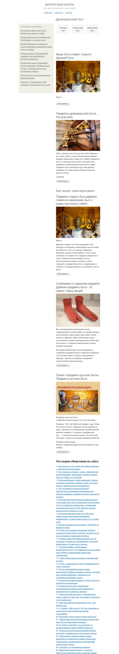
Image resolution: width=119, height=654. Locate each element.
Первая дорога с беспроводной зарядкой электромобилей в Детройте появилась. (34, 56)
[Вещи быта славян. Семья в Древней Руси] (78, 76)
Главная (48, 12)
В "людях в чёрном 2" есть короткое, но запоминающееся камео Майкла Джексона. (74, 626)
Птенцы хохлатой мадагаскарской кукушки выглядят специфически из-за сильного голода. (76, 632)
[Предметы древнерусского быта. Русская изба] (78, 135)
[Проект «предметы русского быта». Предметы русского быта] (78, 398)
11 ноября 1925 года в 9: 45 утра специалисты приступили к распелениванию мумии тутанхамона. (77, 611)
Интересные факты (59, 4)
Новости (58, 12)
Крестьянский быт (92, 29)
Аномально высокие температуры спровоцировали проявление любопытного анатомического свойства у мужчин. (75, 589)
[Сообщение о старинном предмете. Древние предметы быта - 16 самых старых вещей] (78, 310)
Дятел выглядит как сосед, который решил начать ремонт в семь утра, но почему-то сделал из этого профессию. (78, 597)
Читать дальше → (63, 103)
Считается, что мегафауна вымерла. (75, 647)
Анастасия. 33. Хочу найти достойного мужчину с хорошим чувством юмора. (77, 467)
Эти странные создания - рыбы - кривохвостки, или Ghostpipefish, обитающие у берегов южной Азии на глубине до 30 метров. (77, 474)
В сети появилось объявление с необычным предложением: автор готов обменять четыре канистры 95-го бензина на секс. (76, 508)
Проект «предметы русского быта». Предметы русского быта (77, 376)
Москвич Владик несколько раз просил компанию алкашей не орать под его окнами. (36, 47)
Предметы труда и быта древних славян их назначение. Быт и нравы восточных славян (76, 200)
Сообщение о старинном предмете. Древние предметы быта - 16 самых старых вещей (78, 287)
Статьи (68, 12)
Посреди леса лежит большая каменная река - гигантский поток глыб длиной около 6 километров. (78, 501)
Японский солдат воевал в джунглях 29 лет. (78, 616)
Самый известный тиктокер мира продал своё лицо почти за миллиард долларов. (77, 620)
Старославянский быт (78, 29)
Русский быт (63, 29)
